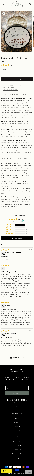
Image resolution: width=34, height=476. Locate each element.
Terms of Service (17, 454)
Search (17, 418)
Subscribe (17, 393)
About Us (17, 422)
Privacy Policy (17, 441)
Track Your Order (17, 431)
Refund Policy (17, 445)
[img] (5, 250)
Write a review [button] (17, 238)
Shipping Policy (17, 450)
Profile (17, 458)
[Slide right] (21, 55)
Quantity (3, 69)
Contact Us (17, 427)
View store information (10, 90)
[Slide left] (13, 55)
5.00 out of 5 (21, 219)
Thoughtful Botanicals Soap (19, 473)
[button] (3, 4)
